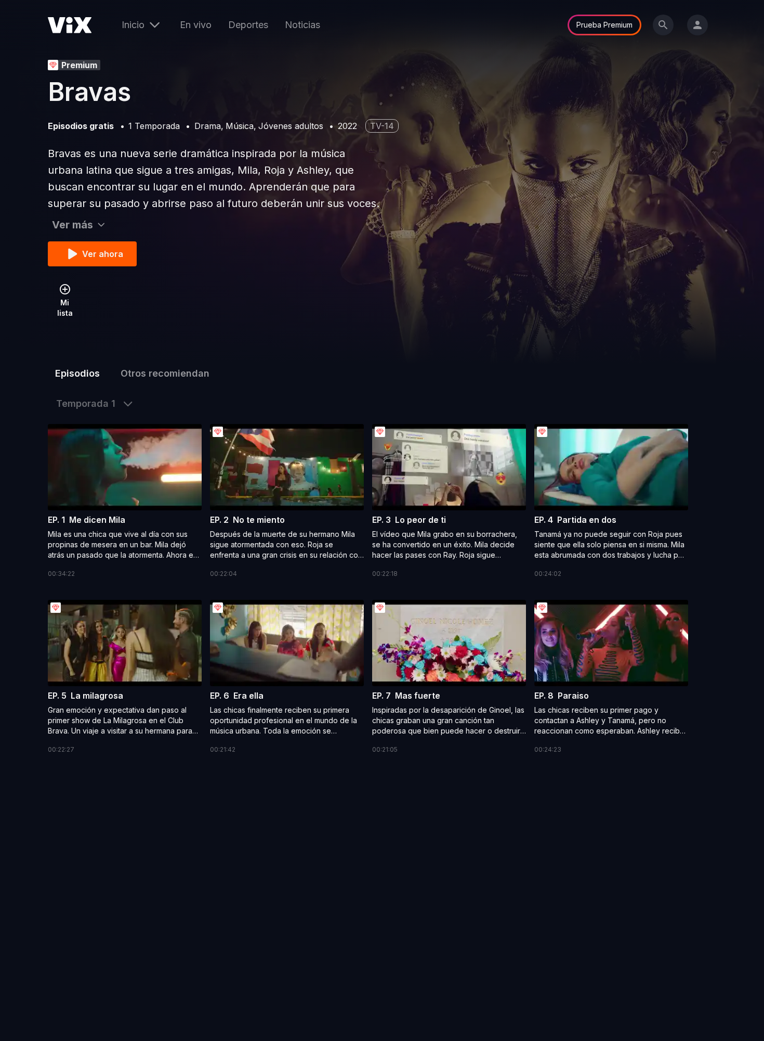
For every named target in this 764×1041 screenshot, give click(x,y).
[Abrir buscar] (663, 25)
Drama (207, 126)
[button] (125, 501)
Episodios (77, 373)
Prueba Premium (604, 24)
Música (240, 126)
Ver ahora (102, 254)
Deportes (248, 24)
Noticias (302, 24)
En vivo (196, 24)
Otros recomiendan (165, 373)
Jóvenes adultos (290, 126)
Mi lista (65, 307)
